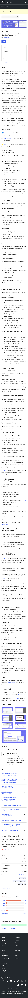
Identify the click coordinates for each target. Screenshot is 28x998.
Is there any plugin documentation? (11, 805)
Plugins (17, 943)
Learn (3, 950)
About (3, 937)
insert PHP (20, 884)
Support (3, 953)
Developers (4, 955)
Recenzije (5, 51)
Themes (17, 940)
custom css (16, 881)
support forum (12, 682)
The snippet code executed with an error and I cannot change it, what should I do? (9, 781)
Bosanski (7, 977)
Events (17, 953)
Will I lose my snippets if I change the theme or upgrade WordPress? (10, 825)
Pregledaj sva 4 (23, 874)
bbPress (4, 968)
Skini (3, 41)
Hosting (3, 943)
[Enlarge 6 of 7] (24, 724)
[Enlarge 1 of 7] (11, 709)
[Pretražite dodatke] (17, 17)
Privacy (3, 945)
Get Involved (18, 950)
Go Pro (5, 144)
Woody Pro (4, 524)
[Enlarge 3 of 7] (11, 716)
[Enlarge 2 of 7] (24, 709)
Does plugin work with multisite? (10, 830)
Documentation (7, 133)
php (25, 884)
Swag (17, 958)
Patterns (17, 945)
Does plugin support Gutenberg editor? (6, 792)
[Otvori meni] (25, 2)
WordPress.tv (5, 958)
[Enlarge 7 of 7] (24, 732)
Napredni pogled (6, 888)
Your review (4, 913)
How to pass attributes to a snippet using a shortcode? (9, 774)
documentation (22, 694)
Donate (17, 955)
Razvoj (5, 59)
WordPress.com (6, 963)
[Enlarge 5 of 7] (11, 724)
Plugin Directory (5, 6)
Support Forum (7, 138)
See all (25, 913)
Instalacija (6, 55)
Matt (3, 965)
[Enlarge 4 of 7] (24, 716)
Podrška (5, 62)
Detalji (4, 47)
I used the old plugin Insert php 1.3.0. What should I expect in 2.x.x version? (8, 799)
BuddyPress (5, 971)
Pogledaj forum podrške (8, 928)
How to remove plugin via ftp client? (11, 820)
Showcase (18, 937)
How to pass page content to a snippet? (7, 787)
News (3, 940)
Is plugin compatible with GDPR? (10, 810)
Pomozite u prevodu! (14, 12)
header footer (23, 881)
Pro (5, 470)
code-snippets (22, 878)
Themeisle (6, 37)
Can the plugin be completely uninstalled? (7, 814)
